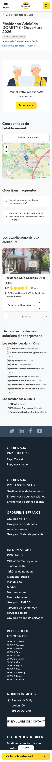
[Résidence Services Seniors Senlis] (17, 15)
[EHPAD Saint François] (26, 317)
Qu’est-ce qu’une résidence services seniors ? (23, 201)
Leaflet (43, 177)
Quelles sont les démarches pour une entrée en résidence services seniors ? (26, 216)
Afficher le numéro (27, 137)
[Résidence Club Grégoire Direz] (23, 317)
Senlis (35, 41)
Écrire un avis (26, 105)
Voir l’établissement (20, 305)
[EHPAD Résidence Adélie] (29, 317)
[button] (26, 158)
